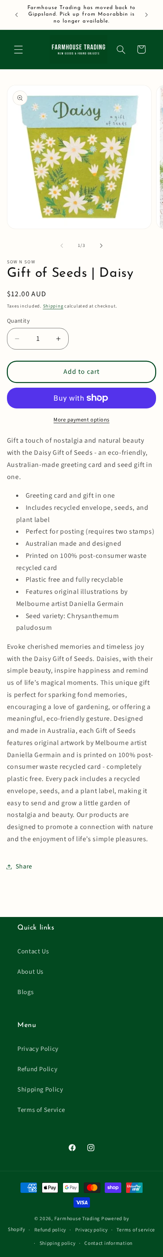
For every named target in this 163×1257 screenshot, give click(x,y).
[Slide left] (61, 245)
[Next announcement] (146, 14)
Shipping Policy (40, 1089)
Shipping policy (58, 1243)
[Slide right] (101, 245)
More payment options (81, 420)
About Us (30, 971)
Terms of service (135, 1230)
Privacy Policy (38, 1048)
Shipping (53, 306)
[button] (18, 49)
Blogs (25, 992)
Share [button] (24, 866)
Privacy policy (91, 1230)
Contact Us (33, 951)
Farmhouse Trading (77, 1218)
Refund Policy (37, 1069)
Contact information (108, 1243)
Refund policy (50, 1230)
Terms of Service (41, 1109)
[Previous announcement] (16, 14)
